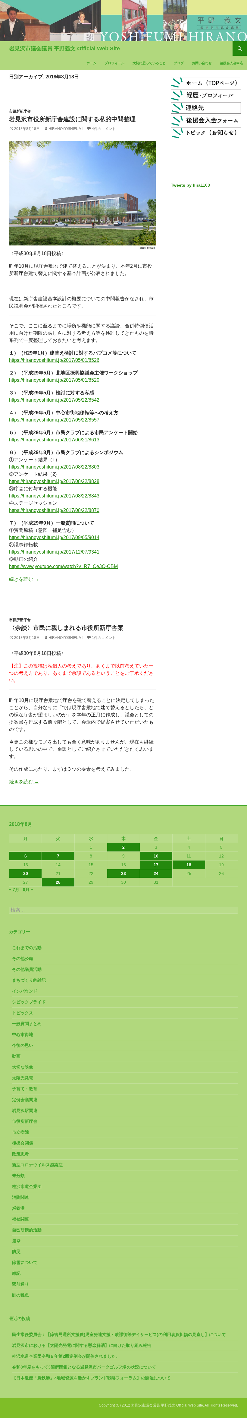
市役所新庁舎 (20, 111)
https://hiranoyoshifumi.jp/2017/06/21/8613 (54, 439)
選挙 (16, 1240)
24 (156, 873)
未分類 (18, 1175)
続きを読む (24, 579)
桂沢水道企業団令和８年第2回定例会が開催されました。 (66, 1356)
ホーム (91, 63)
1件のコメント (104, 638)
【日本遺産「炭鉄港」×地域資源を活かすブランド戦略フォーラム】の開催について (91, 1377)
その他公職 (22, 958)
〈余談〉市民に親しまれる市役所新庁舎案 (66, 627)
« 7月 (14, 889)
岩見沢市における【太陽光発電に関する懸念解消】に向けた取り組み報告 (81, 1345)
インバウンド (24, 991)
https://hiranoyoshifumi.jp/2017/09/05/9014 (54, 537)
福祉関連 (20, 1219)
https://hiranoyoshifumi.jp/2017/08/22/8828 (54, 481)
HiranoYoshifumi (65, 129)
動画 (16, 1056)
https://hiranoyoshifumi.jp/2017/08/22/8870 (54, 510)
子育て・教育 (24, 1088)
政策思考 (20, 1153)
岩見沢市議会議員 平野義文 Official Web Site (64, 49)
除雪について (24, 1262)
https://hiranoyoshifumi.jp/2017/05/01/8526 (54, 360)
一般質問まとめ (27, 1023)
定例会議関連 (24, 1099)
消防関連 (20, 1197)
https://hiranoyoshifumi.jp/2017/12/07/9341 (54, 551)
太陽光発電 (22, 1077)
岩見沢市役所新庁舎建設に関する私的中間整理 (72, 119)
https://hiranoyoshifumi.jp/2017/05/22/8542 (54, 400)
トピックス (22, 1012)
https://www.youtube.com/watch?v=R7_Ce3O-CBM (63, 566)
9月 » (28, 889)
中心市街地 (22, 1034)
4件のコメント (104, 129)
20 (25, 873)
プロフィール (114, 63)
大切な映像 (22, 1067)
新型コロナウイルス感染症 (37, 1164)
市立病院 (20, 1132)
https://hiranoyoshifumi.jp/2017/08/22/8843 (54, 495)
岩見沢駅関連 (24, 1110)
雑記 (16, 1273)
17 (156, 864)
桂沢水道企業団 (27, 1186)
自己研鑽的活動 (27, 1229)
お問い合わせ (202, 63)
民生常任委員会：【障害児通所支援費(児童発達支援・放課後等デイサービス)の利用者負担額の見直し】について (119, 1334)
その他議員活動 (27, 969)
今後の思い (22, 1045)
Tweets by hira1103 (190, 185)
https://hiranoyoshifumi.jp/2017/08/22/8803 (54, 466)
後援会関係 (22, 1143)
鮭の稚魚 (20, 1295)
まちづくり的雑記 (29, 980)
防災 (16, 1251)
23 (123, 873)
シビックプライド (29, 1002)
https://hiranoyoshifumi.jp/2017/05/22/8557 (54, 419)
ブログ (179, 63)
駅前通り (20, 1284)
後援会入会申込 (231, 63)
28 (58, 882)
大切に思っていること (149, 63)
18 (188, 864)
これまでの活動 (27, 947)
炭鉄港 (18, 1208)
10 (156, 856)
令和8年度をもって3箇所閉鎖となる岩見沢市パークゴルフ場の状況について (84, 1367)
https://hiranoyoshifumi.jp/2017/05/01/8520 (54, 380)
